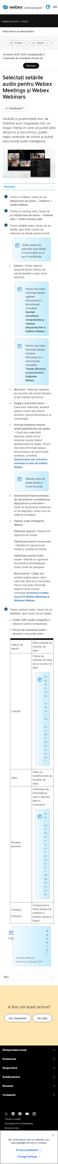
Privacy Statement (27, 1150)
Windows (9, 186)
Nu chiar (42, 1018)
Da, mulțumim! (17, 1018)
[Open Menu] (55, 7)
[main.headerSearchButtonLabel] (41, 6)
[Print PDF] (20, 66)
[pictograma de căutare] (42, 7)
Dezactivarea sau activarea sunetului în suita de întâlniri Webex (31, 463)
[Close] (53, 1135)
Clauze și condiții (13, 1119)
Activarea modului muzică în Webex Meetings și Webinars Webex (31, 596)
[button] (48, 7)
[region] (29, 1147)
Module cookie (12, 1128)
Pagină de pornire (10, 21)
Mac (6, 976)
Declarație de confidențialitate (19, 1123)
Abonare (31, 65)
